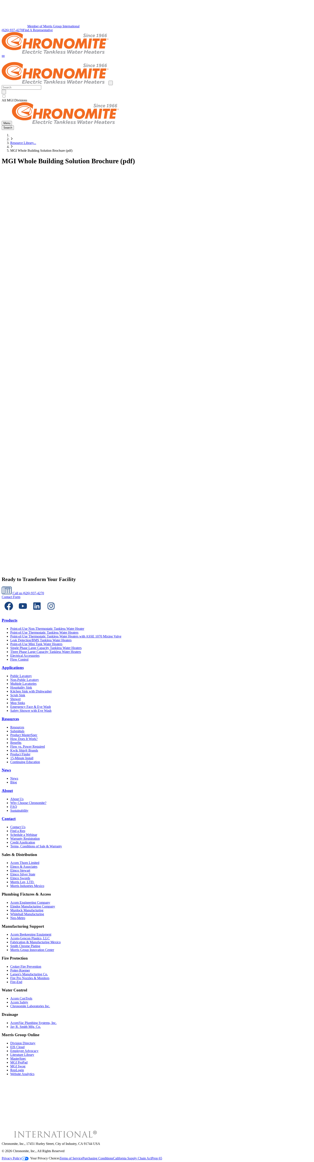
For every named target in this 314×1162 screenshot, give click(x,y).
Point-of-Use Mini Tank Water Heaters (36, 644)
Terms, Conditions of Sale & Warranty (36, 846)
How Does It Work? (24, 739)
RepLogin (17, 1070)
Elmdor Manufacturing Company (32, 906)
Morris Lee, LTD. (22, 882)
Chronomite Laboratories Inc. (30, 1006)
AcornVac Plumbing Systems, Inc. (33, 1023)
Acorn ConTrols (21, 998)
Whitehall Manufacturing (27, 914)
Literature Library (22, 1054)
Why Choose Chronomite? (28, 803)
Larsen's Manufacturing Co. (29, 974)
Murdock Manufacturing (26, 910)
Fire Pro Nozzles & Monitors (29, 978)
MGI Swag (17, 1066)
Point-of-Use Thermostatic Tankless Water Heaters (44, 632)
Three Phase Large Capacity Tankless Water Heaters (45, 652)
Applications (13, 667)
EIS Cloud (17, 1047)
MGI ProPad (19, 1062)
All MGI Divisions (14, 100)
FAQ (13, 806)
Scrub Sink (17, 695)
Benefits (15, 742)
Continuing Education (25, 762)
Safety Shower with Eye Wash (30, 710)
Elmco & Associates (23, 866)
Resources (10, 719)
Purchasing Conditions (97, 1158)
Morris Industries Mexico (27, 886)
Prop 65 (156, 1158)
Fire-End (16, 982)
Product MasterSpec (23, 735)
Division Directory (22, 1043)
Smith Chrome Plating (25, 946)
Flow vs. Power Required (27, 746)
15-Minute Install (21, 758)
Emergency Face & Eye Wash (30, 707)
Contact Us (17, 827)
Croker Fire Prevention (25, 966)
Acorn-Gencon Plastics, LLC (30, 938)
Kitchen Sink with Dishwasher (31, 691)
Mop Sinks (17, 703)
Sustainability (19, 810)
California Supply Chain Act (132, 1158)
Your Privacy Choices (45, 1158)
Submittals (17, 731)
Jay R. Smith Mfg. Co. (25, 1026)
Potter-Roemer (20, 970)
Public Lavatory (21, 676)
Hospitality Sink (21, 687)
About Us (16, 799)
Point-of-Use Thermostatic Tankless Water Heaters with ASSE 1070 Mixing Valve (65, 636)
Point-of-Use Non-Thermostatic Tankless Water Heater (47, 628)
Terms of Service (71, 1158)
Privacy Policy (11, 1158)
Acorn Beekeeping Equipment (30, 934)
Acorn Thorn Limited (24, 863)
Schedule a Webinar (23, 835)
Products (9, 620)
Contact (9, 818)
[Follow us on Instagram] (51, 612)
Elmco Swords (20, 878)
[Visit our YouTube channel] (23, 612)
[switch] (4, 96)
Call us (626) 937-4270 (28, 593)
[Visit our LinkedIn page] (37, 612)
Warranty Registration (25, 838)
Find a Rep (17, 831)
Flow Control (19, 659)
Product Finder (20, 754)
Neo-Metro (17, 918)
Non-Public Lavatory (24, 680)
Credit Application (22, 842)
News (6, 770)
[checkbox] (157, 96)
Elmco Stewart (20, 870)
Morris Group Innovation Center (32, 950)
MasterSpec (18, 1058)
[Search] (4, 92)
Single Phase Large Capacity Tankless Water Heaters (46, 648)
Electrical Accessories (25, 655)
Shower (15, 699)
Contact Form (11, 597)
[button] (3, 56)
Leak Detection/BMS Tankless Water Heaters (41, 640)
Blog (13, 782)
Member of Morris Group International (53, 26)
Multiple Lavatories (23, 683)
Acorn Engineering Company (30, 902)
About (7, 790)
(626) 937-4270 (12, 30)
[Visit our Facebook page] (9, 612)
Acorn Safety (19, 1002)
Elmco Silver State (22, 874)
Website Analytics (22, 1074)
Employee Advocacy (24, 1051)
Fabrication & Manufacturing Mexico (35, 942)
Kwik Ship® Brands (24, 750)
